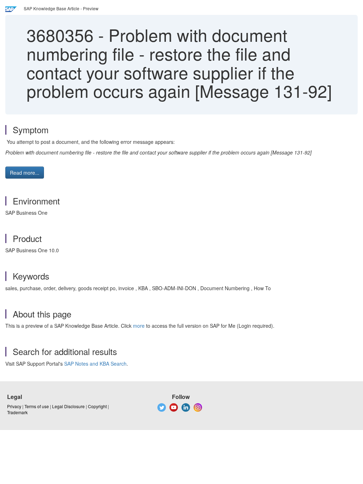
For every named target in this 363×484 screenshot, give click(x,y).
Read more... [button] (24, 172)
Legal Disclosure (68, 406)
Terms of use (36, 406)
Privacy (14, 406)
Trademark (17, 412)
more (139, 325)
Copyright (97, 406)
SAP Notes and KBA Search (95, 363)
